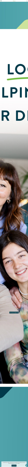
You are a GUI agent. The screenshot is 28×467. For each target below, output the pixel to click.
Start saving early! (14, 312)
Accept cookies (14, 465)
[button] (26, 465)
